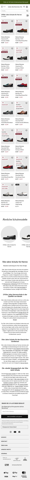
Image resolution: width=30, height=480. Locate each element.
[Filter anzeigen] (27, 16)
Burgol (15, 319)
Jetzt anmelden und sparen (14, 416)
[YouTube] (15, 432)
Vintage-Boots (22, 312)
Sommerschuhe (24, 359)
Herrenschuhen (21, 287)
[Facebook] (19, 432)
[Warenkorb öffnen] (27, 7)
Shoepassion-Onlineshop (10, 284)
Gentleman (17, 390)
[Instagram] (10, 432)
